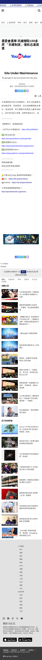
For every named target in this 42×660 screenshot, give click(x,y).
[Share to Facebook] (16, 91)
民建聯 (4, 281)
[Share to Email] (27, 91)
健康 (21, 585)
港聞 (30, 23)
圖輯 (21, 608)
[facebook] (8, 618)
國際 (21, 559)
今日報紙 (21, 546)
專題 (21, 572)
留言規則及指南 (3, 266)
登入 (23, 272)
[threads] (12, 618)
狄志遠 (34, 279)
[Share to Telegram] (22, 91)
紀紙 (21, 595)
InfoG (21, 566)
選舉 (19, 279)
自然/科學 (21, 592)
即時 (19, 23)
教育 (21, 601)
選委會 (26, 279)
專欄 (21, 569)
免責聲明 (22, 650)
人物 (21, 579)
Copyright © (6, 652)
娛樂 (21, 605)
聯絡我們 (14, 650)
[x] (17, 618)
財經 (21, 562)
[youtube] (21, 618)
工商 (21, 611)
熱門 (25, 23)
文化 (21, 588)
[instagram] (3, 618)
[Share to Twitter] (19, 91)
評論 (21, 575)
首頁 (3, 23)
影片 (21, 549)
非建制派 (11, 279)
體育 (21, 598)
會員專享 (12, 23)
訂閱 (36, 272)
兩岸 (36, 23)
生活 (21, 582)
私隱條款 (31, 650)
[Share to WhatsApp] (24, 91)
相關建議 (5, 650)
